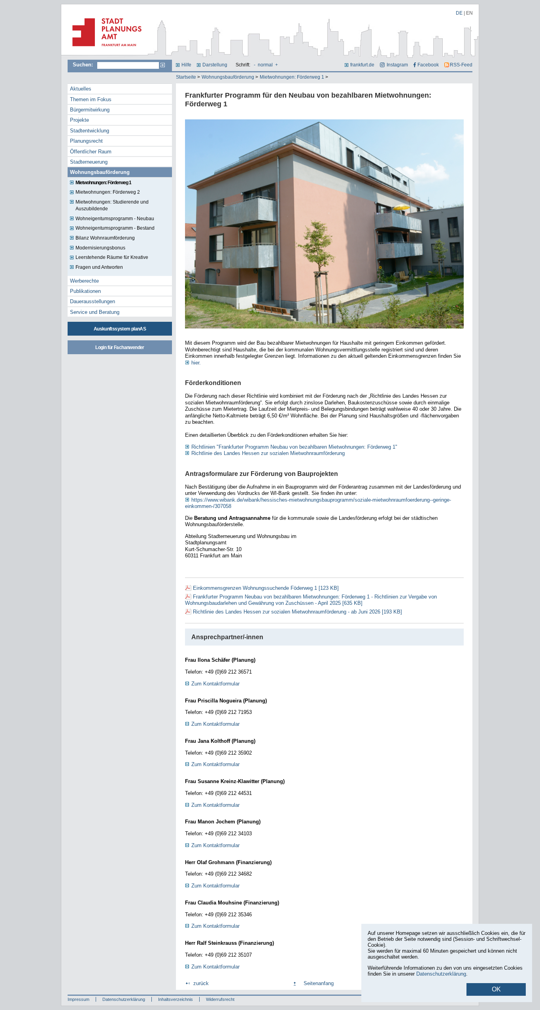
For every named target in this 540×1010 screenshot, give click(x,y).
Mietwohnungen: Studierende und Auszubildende (112, 205)
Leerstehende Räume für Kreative (112, 257)
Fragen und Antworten (99, 267)
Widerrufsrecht (220, 999)
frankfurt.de (362, 65)
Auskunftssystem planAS (120, 329)
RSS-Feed (461, 65)
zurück (201, 983)
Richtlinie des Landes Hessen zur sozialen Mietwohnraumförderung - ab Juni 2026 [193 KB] (297, 612)
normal (265, 65)
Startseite (186, 77)
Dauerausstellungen (92, 301)
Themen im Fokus (90, 99)
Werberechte (84, 281)
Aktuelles (80, 89)
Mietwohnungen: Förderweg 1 (292, 77)
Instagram (397, 65)
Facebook (428, 65)
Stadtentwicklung (89, 131)
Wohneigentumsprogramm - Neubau (115, 218)
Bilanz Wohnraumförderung (105, 238)
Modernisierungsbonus (100, 248)
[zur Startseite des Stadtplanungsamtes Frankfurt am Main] (104, 49)
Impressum (78, 999)
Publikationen (85, 291)
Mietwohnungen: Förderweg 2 (108, 192)
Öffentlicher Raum (90, 152)
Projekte (79, 120)
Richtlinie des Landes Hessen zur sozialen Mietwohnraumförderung (268, 453)
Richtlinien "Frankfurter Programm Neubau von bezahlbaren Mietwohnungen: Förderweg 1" (294, 447)
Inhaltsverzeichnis (175, 999)
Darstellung (214, 65)
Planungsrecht (86, 141)
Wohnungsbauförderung (228, 77)
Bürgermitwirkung (90, 110)
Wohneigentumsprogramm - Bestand (115, 228)
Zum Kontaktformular (215, 684)
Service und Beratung (94, 312)
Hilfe (186, 65)
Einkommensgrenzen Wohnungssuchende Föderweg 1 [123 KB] (266, 588)
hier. (196, 363)
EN (469, 13)
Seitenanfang (319, 983)
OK (496, 989)
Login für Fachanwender (119, 347)
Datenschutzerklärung (123, 999)
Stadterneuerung (89, 162)
